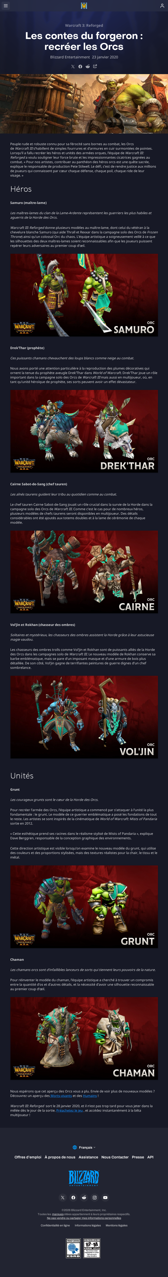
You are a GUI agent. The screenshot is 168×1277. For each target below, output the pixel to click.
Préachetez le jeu (69, 1110)
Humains (90, 1095)
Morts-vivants (61, 1095)
